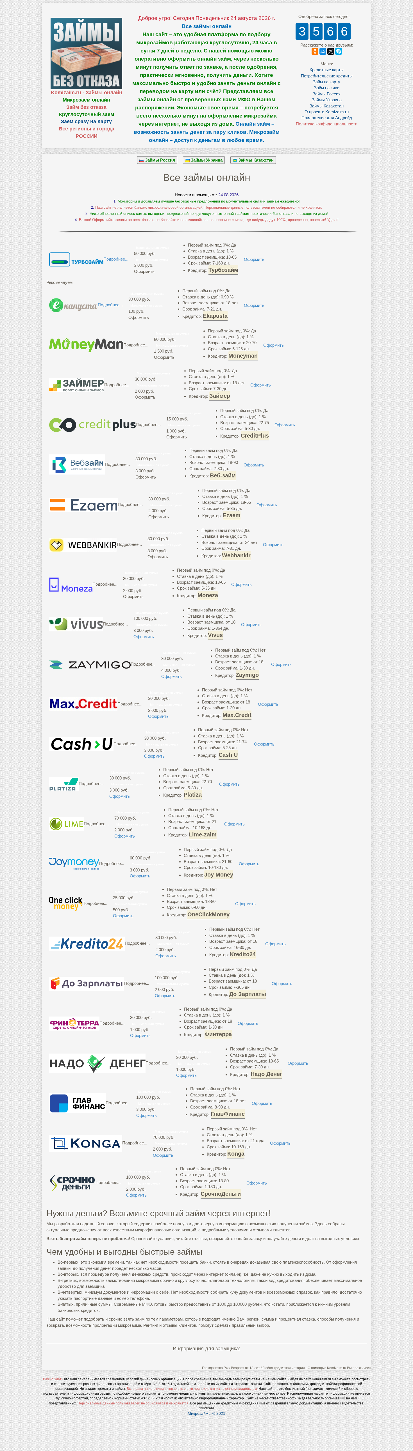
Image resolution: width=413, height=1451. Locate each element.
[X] (330, 51)
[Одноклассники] (315, 51)
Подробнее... (115, 259)
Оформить (254, 259)
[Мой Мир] (322, 51)
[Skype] (338, 51)
